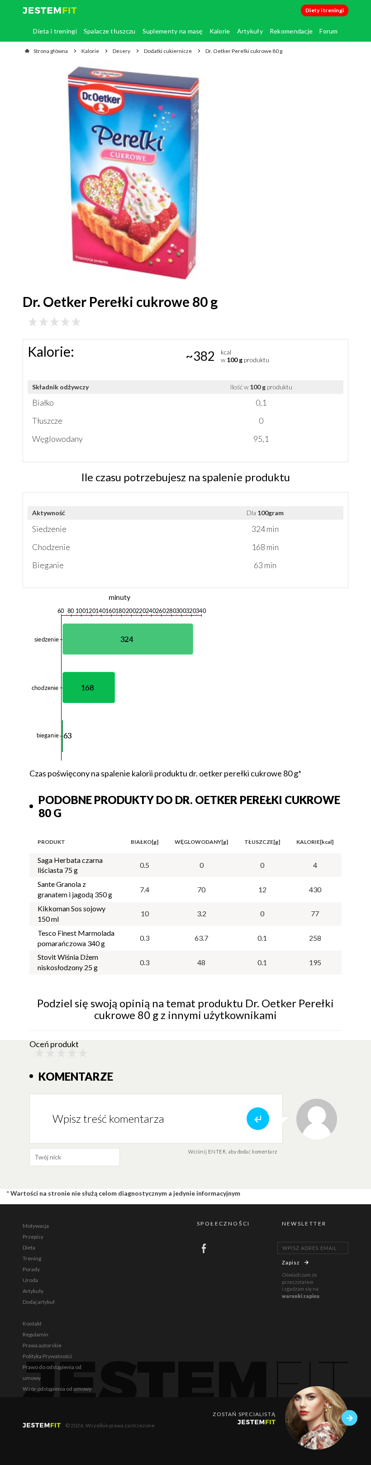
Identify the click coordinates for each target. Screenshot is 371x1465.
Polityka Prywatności (47, 1356)
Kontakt (32, 1323)
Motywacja (36, 1225)
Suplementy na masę (173, 31)
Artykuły (250, 31)
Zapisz (291, 1262)
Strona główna (50, 51)
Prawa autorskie (42, 1345)
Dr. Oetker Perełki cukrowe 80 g (243, 51)
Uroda (30, 1280)
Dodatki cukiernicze (168, 51)
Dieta (29, 1247)
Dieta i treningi (54, 31)
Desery (121, 51)
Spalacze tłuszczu (110, 31)
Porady (31, 1269)
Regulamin (35, 1334)
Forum (328, 31)
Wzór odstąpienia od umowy (57, 1388)
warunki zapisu (300, 1296)
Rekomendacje (291, 31)
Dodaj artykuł (39, 1301)
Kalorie (219, 31)
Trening (32, 1258)
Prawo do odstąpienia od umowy (52, 1372)
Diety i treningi (324, 10)
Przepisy (33, 1236)
